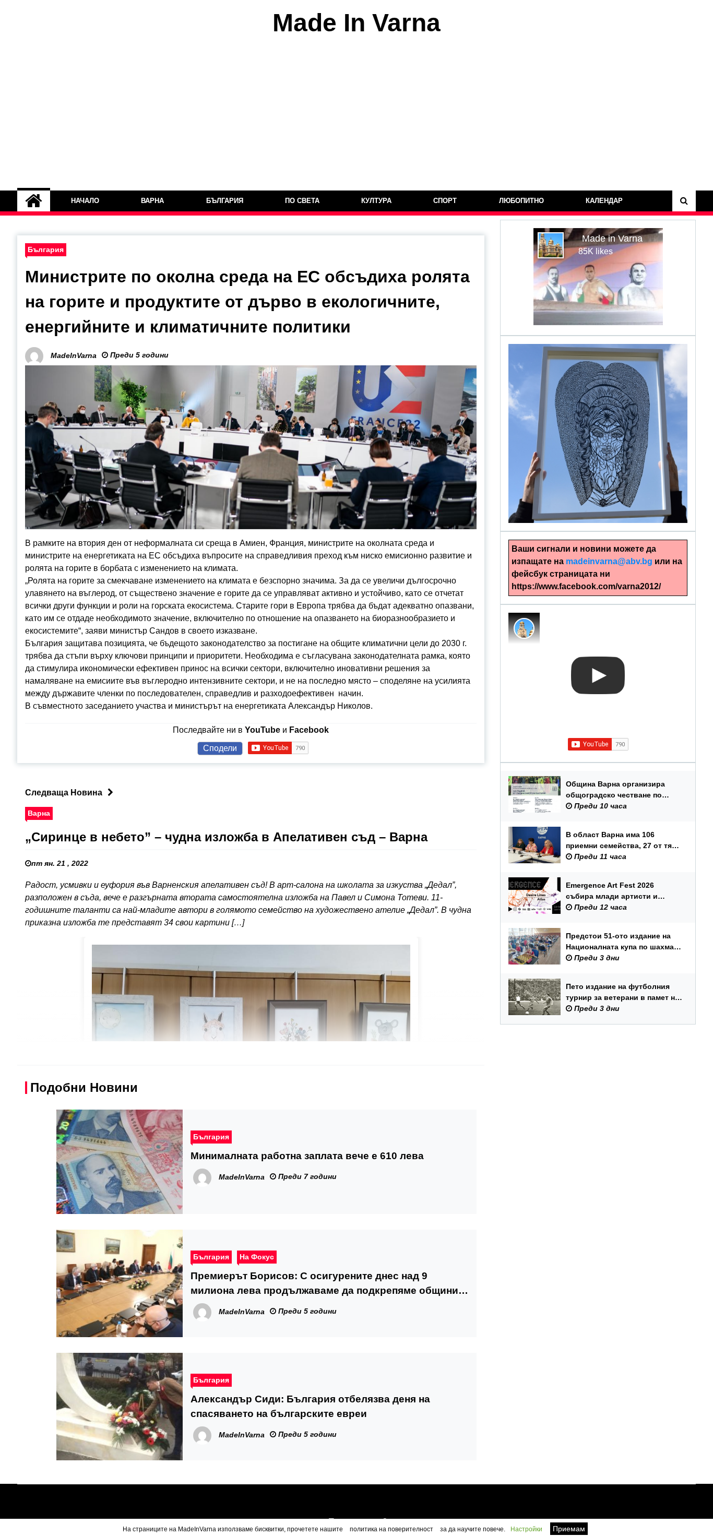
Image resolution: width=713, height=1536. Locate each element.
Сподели (220, 748)
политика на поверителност (391, 1529)
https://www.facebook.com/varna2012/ (586, 586)
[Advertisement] (356, 114)
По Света (302, 201)
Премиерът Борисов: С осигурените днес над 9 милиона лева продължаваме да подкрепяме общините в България (330, 1284)
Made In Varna (356, 23)
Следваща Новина (63, 792)
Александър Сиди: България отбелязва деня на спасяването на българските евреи (310, 1406)
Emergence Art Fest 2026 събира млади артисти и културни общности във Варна (623, 891)
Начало (85, 201)
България (224, 201)
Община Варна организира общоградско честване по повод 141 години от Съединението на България (617, 790)
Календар (604, 201)
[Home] (33, 200)
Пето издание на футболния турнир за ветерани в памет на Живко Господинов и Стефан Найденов (622, 992)
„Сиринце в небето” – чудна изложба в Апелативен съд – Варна (226, 837)
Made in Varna (612, 238)
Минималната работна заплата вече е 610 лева (307, 1155)
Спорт (445, 201)
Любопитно (521, 201)
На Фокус (257, 1257)
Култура (376, 201)
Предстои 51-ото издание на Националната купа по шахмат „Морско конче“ (622, 942)
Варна (152, 201)
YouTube (262, 729)
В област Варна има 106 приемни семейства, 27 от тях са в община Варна (621, 840)
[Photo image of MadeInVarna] (524, 628)
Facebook (309, 729)
